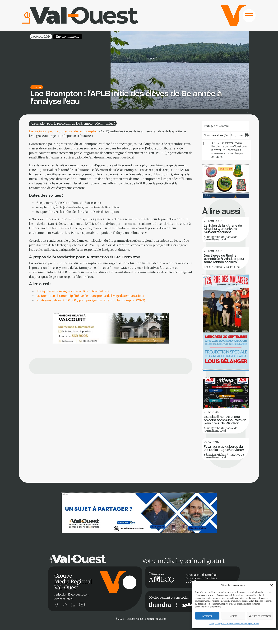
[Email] (231, 125)
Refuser (233, 615)
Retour (38, 87)
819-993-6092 (63, 599)
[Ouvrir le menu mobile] (246, 17)
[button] (271, 585)
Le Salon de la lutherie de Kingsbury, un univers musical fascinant (223, 229)
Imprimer (237, 135)
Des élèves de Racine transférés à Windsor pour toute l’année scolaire (224, 259)
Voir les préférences (260, 615)
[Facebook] (241, 125)
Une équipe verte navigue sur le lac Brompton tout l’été (72, 291)
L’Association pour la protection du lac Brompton (64, 131)
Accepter (207, 615)
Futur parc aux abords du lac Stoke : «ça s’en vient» (224, 448)
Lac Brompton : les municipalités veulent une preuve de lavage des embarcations (90, 296)
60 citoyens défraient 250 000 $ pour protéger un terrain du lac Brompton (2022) (90, 300)
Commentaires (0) (216, 135)
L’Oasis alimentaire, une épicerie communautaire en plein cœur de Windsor (225, 420)
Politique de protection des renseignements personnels (234, 623)
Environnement (67, 36)
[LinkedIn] (221, 125)
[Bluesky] (212, 125)
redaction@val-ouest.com (71, 594)
